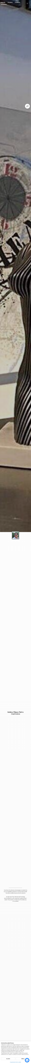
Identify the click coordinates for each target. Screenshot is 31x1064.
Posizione (17, 2)
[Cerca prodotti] (27, 106)
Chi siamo (10, 2)
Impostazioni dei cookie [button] (15, 1062)
